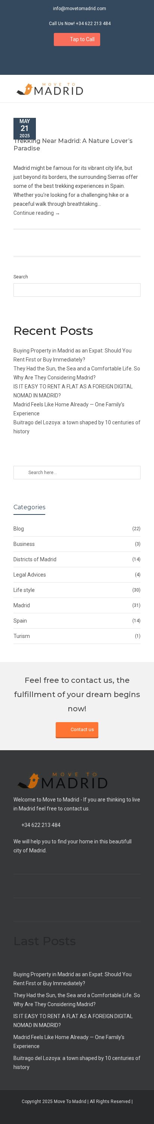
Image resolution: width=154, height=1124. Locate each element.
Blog (18, 529)
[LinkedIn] (85, 59)
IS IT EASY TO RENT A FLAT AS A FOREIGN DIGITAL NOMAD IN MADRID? (73, 1020)
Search (20, 277)
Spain (20, 621)
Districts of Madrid (34, 559)
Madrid (21, 605)
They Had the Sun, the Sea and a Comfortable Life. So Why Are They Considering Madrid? (76, 999)
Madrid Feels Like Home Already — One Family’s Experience (68, 1041)
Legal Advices (29, 575)
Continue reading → (36, 213)
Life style (24, 590)
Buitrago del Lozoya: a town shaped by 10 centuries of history (77, 1062)
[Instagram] (69, 59)
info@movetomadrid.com (79, 8)
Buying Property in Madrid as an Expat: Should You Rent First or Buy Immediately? (72, 978)
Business (24, 544)
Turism (21, 636)
